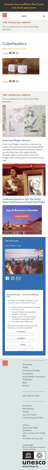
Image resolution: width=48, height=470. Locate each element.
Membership (28, 408)
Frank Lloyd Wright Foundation (31, 372)
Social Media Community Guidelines (34, 378)
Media (25, 367)
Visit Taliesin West (31, 395)
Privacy (26, 385)
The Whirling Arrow (16, 22)
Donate (26, 411)
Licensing (27, 405)
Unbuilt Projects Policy (33, 417)
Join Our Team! (30, 414)
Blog (24, 382)
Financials (27, 364)
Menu (24, 16)
